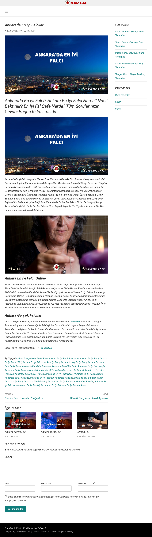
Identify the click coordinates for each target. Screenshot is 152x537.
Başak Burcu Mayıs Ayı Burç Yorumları (129, 55)
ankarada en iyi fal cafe (64, 366)
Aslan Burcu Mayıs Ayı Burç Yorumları (129, 65)
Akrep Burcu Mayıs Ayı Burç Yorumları (129, 33)
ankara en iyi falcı (89, 358)
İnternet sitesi (86, 483)
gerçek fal (9, 531)
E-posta (46, 483)
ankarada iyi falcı (14, 381)
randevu (75, 321)
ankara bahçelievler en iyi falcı (32, 358)
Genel (118, 108)
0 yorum (30, 31)
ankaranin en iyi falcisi (28, 385)
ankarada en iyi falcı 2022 (40, 370)
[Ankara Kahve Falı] (20, 420)
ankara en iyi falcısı (33, 362)
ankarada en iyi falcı (15, 370)
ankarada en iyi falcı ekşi (68, 370)
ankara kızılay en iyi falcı (74, 362)
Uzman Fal (83, 431)
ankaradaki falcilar (83, 381)
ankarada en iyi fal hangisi (91, 366)
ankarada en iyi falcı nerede (88, 374)
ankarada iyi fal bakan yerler (88, 377)
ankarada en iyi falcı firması (29, 374)
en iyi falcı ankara (76, 385)
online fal (45, 531)
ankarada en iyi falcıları (41, 377)
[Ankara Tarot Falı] (56, 420)
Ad (7, 483)
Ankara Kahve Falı (15, 431)
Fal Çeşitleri (46, 348)
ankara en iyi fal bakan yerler (64, 358)
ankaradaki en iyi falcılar (60, 381)
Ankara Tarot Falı (51, 431)
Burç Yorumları (122, 95)
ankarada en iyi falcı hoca (59, 374)
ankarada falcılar (63, 377)
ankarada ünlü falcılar (35, 381)
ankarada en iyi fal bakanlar (36, 366)
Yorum (9, 457)
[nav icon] (6, 11)
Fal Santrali (67, 531)
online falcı (56, 531)
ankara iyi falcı (52, 362)
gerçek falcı (20, 531)
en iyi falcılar (33, 531)
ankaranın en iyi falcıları (53, 385)
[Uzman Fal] (92, 420)
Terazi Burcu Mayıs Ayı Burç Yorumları (129, 44)
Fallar (118, 101)
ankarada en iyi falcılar (16, 377)
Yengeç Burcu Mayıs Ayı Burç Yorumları (130, 76)
